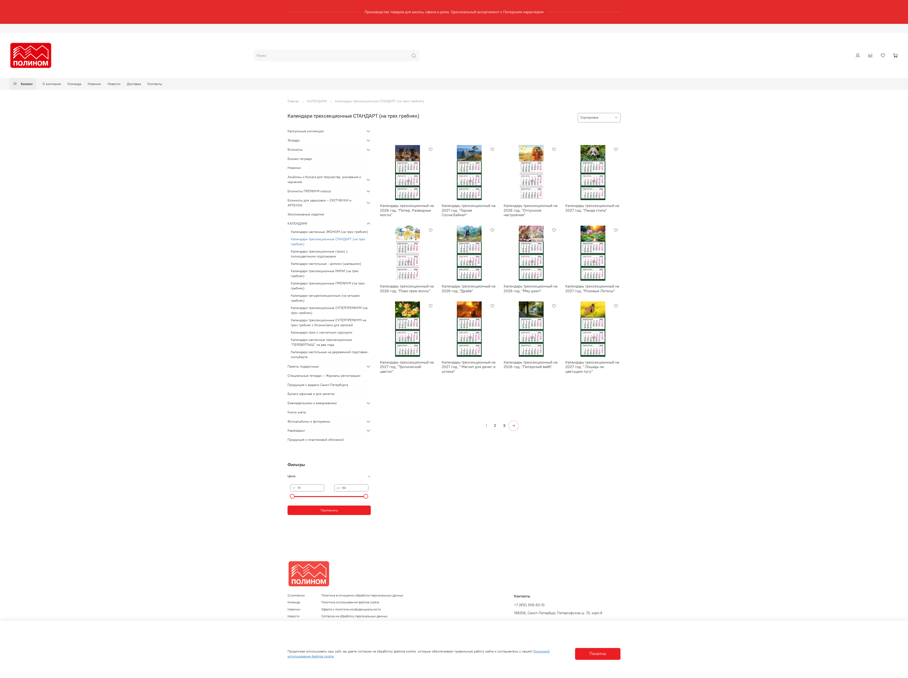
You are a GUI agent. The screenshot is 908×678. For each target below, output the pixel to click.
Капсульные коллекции (306, 131)
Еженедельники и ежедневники (312, 403)
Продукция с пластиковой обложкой (316, 440)
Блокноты (295, 149)
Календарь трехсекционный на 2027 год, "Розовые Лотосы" (592, 288)
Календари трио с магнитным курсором (321, 332)
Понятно (597, 653)
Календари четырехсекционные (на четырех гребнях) (325, 298)
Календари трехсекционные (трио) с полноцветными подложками (319, 253)
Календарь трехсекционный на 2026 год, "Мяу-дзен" (530, 288)
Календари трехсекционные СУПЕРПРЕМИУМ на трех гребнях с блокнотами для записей (328, 322)
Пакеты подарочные (303, 366)
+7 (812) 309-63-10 (529, 605)
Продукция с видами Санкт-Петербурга (318, 385)
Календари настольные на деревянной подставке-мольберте (330, 354)
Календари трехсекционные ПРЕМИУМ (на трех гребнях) (328, 285)
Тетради (294, 140)
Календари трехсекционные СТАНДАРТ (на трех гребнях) (328, 241)
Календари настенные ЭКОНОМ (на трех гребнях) (329, 232)
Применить (329, 510)
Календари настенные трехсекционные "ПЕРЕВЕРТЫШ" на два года (321, 342)
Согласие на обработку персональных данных (354, 616)
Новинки (94, 84)
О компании (52, 84)
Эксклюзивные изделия (306, 214)
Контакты (155, 84)
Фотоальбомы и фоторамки (309, 421)
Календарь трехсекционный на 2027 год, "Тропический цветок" (407, 367)
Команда (74, 84)
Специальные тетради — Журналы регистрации (324, 375)
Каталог (27, 84)
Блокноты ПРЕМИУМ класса (309, 191)
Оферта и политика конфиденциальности (351, 609)
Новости (114, 84)
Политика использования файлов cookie (350, 602)
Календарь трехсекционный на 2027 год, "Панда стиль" (592, 208)
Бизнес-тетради (300, 159)
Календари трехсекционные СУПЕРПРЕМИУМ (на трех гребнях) (329, 310)
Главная (293, 101)
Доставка (134, 84)
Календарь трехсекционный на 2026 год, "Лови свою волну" (407, 288)
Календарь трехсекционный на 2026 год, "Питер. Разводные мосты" (407, 210)
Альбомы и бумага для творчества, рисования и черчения (324, 179)
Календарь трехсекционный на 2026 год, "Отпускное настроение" (530, 210)
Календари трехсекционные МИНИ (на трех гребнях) (325, 273)
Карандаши (296, 430)
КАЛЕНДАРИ (317, 101)
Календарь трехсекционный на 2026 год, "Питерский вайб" (530, 364)
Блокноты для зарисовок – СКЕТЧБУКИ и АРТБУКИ (319, 202)
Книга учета (297, 412)
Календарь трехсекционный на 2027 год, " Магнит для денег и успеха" (468, 367)
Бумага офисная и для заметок (311, 394)
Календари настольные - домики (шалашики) (326, 264)
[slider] (292, 496)
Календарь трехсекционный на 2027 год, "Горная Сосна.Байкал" (468, 210)
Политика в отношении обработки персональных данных (362, 595)
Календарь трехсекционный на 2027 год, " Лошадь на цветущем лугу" (592, 367)
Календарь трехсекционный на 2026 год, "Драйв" (468, 288)
